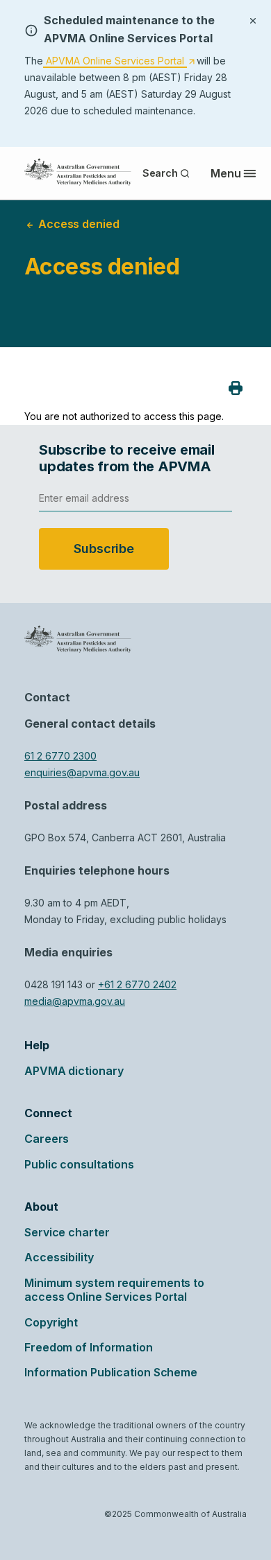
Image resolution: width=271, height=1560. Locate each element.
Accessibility (59, 1257)
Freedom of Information (88, 1347)
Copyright (51, 1322)
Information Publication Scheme (110, 1372)
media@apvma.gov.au (74, 1001)
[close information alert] (253, 19)
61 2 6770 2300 (60, 756)
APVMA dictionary (73, 1071)
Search (160, 173)
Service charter (67, 1232)
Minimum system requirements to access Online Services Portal (114, 1290)
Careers (46, 1139)
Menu (226, 173)
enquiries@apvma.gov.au (82, 772)
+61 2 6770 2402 (137, 984)
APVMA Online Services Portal (119, 61)
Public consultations (79, 1164)
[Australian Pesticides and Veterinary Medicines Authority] (77, 172)
